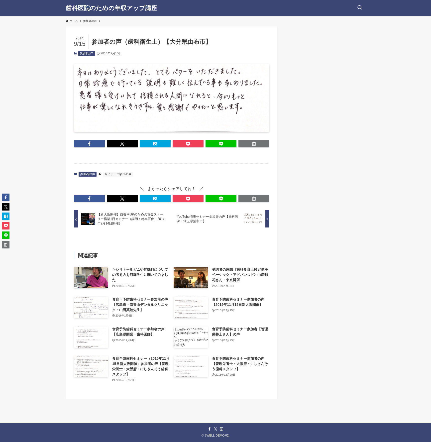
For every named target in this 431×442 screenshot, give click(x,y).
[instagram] (221, 429)
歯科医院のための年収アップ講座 (111, 8)
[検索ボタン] (359, 8)
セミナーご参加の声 (118, 174)
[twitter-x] (215, 429)
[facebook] (209, 429)
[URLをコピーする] (253, 143)
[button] (89, 143)
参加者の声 (86, 53)
